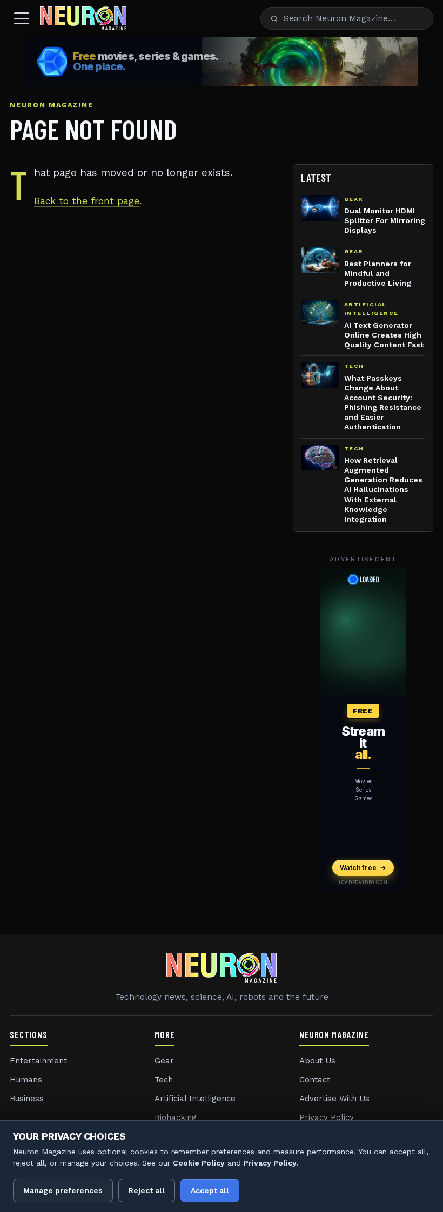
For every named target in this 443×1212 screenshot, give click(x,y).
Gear (164, 1061)
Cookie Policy (199, 1163)
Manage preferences (63, 1190)
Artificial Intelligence (195, 1098)
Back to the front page (86, 201)
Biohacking (176, 1117)
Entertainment (38, 1061)
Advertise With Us (334, 1098)
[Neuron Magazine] (83, 18)
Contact (314, 1080)
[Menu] (21, 18)
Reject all (147, 1190)
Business (27, 1098)
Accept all (210, 1190)
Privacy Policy (326, 1117)
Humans (26, 1080)
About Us (317, 1061)
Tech (164, 1080)
